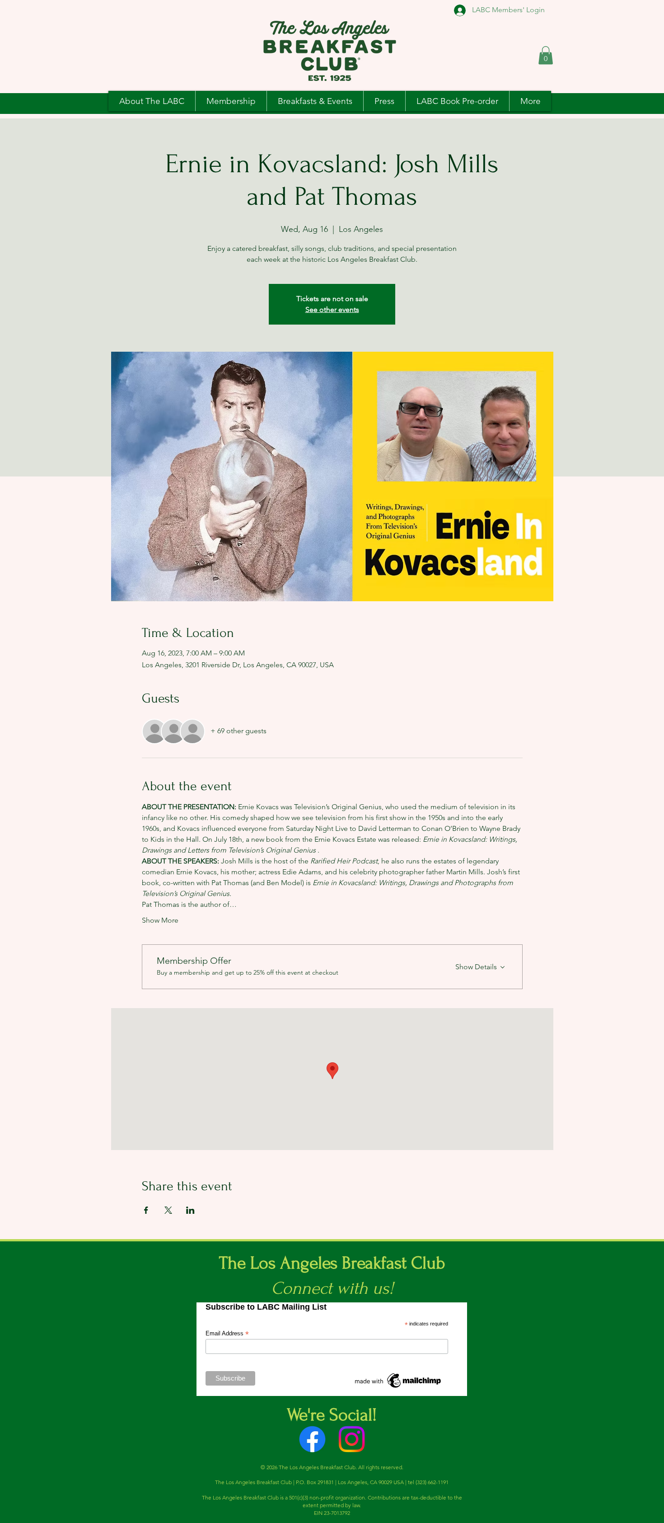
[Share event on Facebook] (146, 1210)
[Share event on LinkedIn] (190, 1210)
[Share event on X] (168, 1210)
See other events (332, 309)
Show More (160, 920)
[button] (545, 55)
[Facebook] (312, 1439)
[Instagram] (351, 1439)
